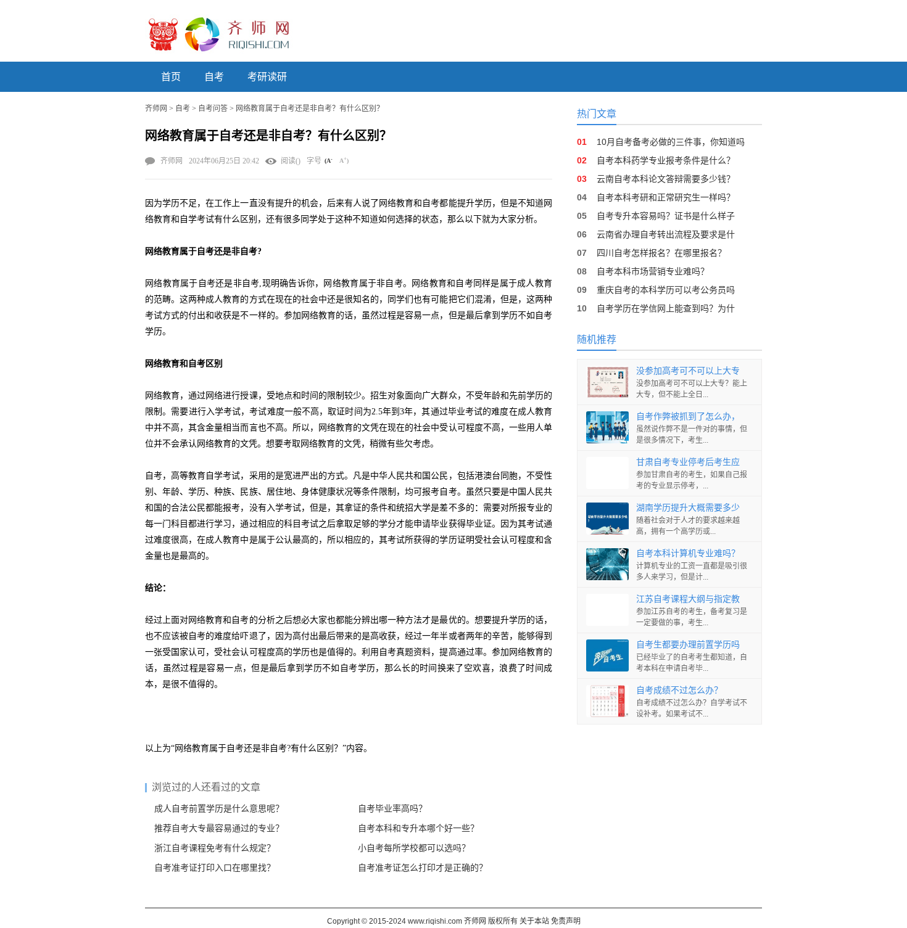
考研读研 (267, 77)
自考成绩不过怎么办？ (679, 690)
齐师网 (156, 108)
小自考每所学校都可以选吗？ (414, 848)
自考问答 (213, 108)
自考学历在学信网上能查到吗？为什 (666, 308)
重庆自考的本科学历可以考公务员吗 (666, 290)
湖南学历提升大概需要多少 (688, 507)
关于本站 (534, 921)
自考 (214, 77)
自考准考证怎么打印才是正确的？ (422, 868)
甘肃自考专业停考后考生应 (688, 462)
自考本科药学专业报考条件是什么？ (666, 160)
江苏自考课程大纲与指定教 (688, 599)
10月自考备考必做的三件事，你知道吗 (671, 142)
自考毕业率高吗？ (392, 808)
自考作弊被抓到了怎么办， (688, 416)
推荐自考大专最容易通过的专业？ (219, 828)
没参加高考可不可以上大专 (688, 371)
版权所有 (503, 921)
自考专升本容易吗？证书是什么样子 (666, 216)
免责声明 (566, 921)
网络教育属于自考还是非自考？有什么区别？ (310, 108)
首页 (171, 77)
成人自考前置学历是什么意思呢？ (219, 808)
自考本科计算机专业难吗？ (688, 553)
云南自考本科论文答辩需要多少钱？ (666, 179)
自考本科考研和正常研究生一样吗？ (666, 197)
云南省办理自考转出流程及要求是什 (666, 234)
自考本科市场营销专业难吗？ (653, 271)
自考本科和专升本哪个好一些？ (418, 828)
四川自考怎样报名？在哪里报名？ (661, 253)
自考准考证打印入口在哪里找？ (214, 868)
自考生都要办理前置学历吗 (688, 644)
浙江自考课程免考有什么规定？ (214, 848)
